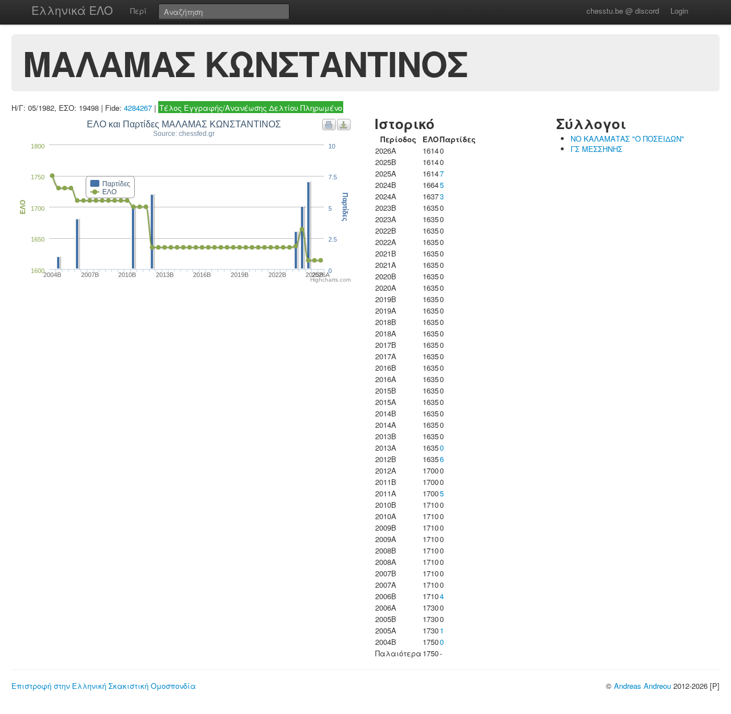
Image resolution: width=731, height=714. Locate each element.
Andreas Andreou (642, 685)
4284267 (138, 107)
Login (679, 10)
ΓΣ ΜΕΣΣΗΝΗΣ (596, 148)
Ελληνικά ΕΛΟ (72, 10)
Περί (138, 10)
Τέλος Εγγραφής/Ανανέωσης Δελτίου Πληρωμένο (250, 107)
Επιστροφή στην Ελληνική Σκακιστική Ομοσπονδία (103, 685)
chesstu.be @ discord (623, 10)
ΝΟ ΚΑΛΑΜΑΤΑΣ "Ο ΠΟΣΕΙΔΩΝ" (627, 138)
